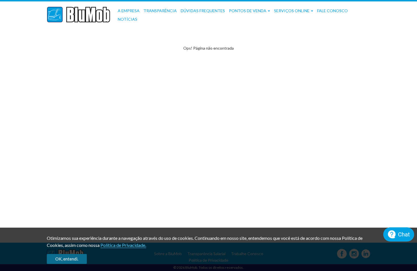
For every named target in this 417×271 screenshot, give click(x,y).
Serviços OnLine (292, 10)
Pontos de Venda (248, 10)
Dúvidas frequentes (203, 10)
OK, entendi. (66, 258)
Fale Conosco (332, 10)
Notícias (127, 19)
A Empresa (129, 10)
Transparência (160, 10)
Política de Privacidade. (123, 245)
